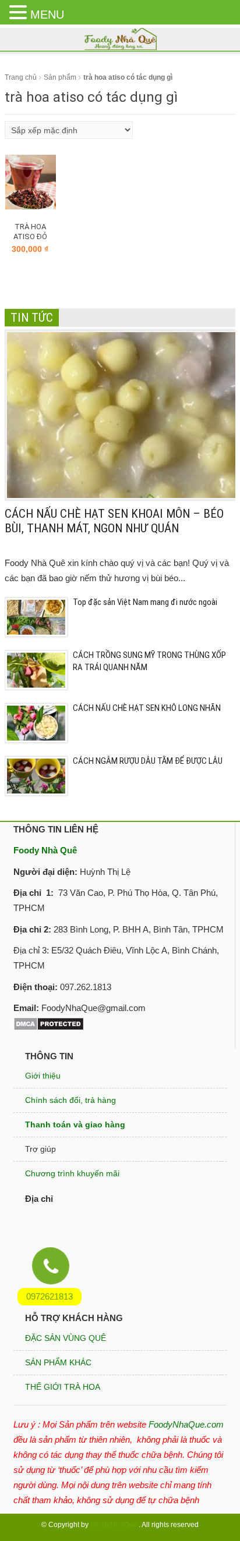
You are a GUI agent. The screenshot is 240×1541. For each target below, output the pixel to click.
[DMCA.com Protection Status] (48, 1023)
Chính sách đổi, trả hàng (70, 1100)
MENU (47, 14)
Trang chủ (21, 77)
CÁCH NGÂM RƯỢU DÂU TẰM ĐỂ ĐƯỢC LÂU (148, 761)
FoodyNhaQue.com (186, 1424)
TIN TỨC (31, 318)
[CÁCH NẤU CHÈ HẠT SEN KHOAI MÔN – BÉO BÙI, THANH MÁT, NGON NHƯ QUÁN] (122, 414)
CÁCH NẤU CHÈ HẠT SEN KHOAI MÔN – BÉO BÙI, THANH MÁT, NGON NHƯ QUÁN (114, 521)
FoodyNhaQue (113, 1525)
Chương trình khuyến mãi (72, 1173)
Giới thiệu (43, 1075)
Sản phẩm (60, 77)
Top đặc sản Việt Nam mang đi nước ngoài (145, 602)
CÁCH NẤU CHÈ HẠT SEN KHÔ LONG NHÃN (147, 708)
